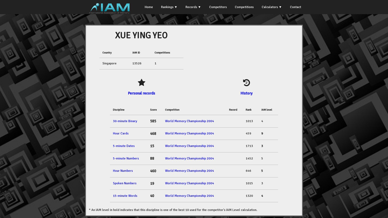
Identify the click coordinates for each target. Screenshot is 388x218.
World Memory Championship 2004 (189, 121)
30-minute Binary (125, 121)
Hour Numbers (123, 171)
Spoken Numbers (124, 183)
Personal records (141, 93)
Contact (295, 7)
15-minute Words (125, 196)
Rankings (167, 7)
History (246, 93)
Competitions (244, 7)
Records (191, 7)
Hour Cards (121, 133)
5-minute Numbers (126, 158)
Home (149, 7)
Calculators (270, 7)
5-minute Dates (124, 146)
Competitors (218, 7)
